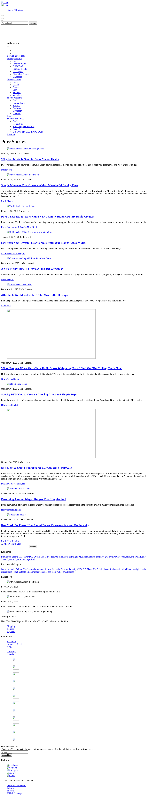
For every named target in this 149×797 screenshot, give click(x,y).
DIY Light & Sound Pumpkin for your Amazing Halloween (36, 467)
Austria (10, 654)
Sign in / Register (15, 10)
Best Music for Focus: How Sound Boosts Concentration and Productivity (45, 525)
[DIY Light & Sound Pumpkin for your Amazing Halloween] (51, 457)
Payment (11, 631)
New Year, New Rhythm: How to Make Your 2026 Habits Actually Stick (43, 242)
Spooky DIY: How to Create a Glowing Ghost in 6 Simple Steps (39, 394)
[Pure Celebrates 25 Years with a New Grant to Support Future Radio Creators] (21, 206)
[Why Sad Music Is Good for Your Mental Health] (25, 148)
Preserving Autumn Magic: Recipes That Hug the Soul (33, 499)
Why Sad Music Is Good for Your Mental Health (30, 159)
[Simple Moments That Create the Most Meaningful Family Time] (23, 174)
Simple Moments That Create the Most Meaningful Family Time (39, 185)
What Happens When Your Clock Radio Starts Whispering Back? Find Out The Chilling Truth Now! (61, 368)
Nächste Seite (15, 544)
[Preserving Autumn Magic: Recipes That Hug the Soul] (18, 488)
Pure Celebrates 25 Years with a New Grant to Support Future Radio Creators (47, 216)
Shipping (11, 626)
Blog (9, 646)
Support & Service (15, 644)
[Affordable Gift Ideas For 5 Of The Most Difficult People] (19, 284)
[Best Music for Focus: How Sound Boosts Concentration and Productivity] (16, 514)
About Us (11, 641)
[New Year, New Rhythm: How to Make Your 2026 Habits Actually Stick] (29, 232)
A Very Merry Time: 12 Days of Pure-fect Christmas (32, 268)
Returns (10, 629)
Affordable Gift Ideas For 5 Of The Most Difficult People (35, 295)
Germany (11, 651)
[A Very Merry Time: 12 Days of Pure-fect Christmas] (29, 258)
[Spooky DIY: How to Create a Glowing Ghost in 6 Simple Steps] (17, 384)
